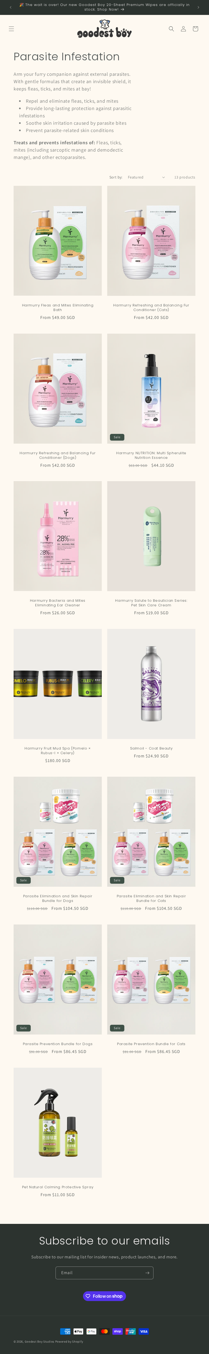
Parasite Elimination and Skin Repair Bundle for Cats (151, 898)
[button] (11, 29)
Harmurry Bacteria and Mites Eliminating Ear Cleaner (57, 603)
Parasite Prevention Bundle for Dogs (58, 1044)
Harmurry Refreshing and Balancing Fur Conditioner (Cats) (151, 307)
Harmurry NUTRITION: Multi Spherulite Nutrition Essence (151, 455)
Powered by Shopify (69, 1341)
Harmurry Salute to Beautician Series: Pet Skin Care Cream (151, 603)
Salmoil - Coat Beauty (151, 748)
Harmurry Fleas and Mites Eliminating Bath (58, 307)
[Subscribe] (147, 1273)
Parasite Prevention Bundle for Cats (151, 1044)
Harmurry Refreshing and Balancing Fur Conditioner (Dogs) (58, 455)
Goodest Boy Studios (39, 1341)
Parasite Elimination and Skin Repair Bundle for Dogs (58, 898)
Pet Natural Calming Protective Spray (58, 1187)
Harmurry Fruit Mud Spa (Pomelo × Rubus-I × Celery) (57, 751)
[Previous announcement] (11, 7)
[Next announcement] (198, 7)
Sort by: (115, 177)
